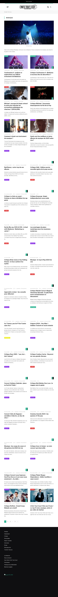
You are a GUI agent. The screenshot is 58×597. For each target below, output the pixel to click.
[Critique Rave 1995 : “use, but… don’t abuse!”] (16, 343)
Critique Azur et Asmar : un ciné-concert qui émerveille (41, 447)
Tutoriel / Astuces (8, 549)
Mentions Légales (8, 567)
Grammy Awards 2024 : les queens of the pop (39, 415)
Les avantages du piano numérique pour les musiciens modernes (40, 229)
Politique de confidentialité (10, 564)
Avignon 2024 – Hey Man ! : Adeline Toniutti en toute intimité (41, 324)
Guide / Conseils (8, 540)
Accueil (5, 11)
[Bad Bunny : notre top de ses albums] (16, 156)
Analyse (6, 531)
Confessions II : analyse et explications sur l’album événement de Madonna (13, 74)
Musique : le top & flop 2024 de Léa (41, 261)
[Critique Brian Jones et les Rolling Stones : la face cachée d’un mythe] (16, 249)
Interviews (6, 543)
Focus (6, 56)
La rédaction (7, 555)
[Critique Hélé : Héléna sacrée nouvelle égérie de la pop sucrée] (42, 156)
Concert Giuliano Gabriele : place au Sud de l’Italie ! (15, 384)
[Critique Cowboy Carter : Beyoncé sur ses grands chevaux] (42, 343)
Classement (7, 533)
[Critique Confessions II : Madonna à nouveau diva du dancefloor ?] (42, 62)
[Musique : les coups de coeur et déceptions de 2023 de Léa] (16, 434)
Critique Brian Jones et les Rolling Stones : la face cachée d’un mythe (15, 262)
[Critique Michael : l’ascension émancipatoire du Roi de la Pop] (42, 93)
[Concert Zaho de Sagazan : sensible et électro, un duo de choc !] (16, 403)
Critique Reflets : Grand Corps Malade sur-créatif (14, 507)
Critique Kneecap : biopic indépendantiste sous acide (39, 197)
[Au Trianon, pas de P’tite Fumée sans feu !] (16, 313)
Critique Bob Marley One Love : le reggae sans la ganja (41, 384)
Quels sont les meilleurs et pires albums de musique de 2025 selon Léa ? (41, 138)
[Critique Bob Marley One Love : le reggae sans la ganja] (42, 372)
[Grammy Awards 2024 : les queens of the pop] (42, 403)
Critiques (33, 56)
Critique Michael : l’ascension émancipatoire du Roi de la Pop (40, 104)
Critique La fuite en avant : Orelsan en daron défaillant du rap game (15, 198)
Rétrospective (7, 547)
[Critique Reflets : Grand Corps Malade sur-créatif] (16, 495)
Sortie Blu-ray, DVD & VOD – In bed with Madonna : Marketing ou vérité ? (16, 229)
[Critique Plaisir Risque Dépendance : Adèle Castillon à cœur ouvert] (42, 464)
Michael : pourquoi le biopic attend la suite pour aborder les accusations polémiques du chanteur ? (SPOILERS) (16, 106)
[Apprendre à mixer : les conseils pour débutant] (16, 280)
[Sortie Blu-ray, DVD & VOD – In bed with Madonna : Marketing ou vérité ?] (16, 216)
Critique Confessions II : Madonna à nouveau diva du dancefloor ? (41, 73)
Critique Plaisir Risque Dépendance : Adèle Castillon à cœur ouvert (40, 477)
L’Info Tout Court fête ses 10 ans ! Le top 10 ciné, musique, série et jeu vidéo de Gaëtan (41, 508)
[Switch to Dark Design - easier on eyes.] (50, 7)
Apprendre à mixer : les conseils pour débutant (15, 293)
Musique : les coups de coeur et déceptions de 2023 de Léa (15, 447)
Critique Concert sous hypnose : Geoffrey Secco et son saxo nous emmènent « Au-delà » (15, 477)
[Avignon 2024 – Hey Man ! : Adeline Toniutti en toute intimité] (42, 313)
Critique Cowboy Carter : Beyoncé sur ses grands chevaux (41, 355)
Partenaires (7, 562)
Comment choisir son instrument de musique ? (15, 137)
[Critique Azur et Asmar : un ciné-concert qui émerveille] (42, 434)
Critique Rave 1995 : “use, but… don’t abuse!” (15, 355)
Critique (6, 536)
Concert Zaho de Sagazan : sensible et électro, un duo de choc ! (14, 416)
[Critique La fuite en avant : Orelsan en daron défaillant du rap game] (16, 185)
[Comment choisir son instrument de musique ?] (16, 125)
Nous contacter (7, 557)
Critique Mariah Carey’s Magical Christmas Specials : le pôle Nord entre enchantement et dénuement (41, 293)
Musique (7, 150)
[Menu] (8, 7)
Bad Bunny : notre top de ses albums (14, 168)
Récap (5, 545)
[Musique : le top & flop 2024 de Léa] (42, 249)
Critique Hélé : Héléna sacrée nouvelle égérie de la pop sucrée (41, 168)
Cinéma (32, 179)
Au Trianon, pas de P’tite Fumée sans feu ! (15, 324)
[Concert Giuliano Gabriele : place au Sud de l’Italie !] (16, 372)
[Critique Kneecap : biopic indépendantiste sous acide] (42, 185)
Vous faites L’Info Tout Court (10, 560)
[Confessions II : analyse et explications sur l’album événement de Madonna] (16, 62)
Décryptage (7, 538)
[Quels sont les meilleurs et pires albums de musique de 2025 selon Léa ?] (42, 125)
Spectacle (7, 337)
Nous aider (29, 1)
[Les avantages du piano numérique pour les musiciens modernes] (42, 216)
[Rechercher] (48, 7)
